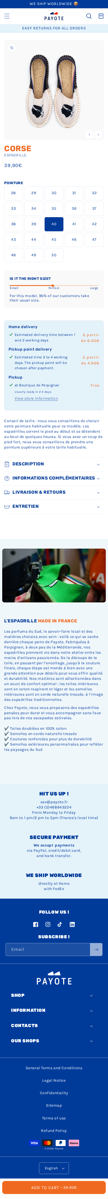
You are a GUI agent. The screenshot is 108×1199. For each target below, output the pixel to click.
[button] (7, 16)
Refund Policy (54, 1130)
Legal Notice (54, 1080)
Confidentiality (54, 1093)
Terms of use (54, 1118)
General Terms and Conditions (54, 1068)
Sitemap (54, 1105)
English (51, 1168)
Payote (59, 1148)
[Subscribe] (96, 949)
